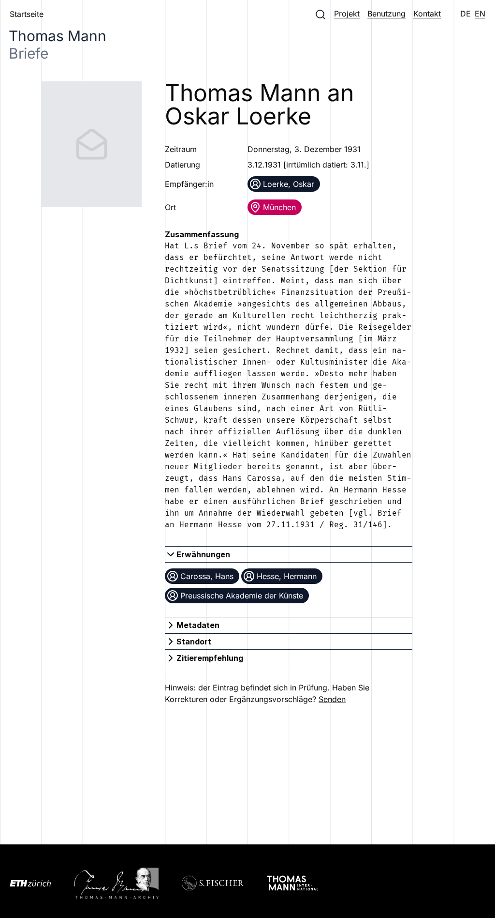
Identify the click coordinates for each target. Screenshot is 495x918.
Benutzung (386, 13)
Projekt (347, 13)
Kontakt (427, 13)
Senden (332, 699)
